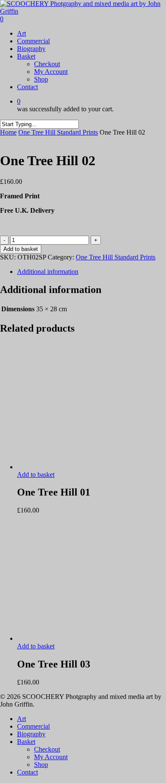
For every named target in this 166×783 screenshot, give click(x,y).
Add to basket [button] (35, 474)
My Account (51, 756)
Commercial (33, 726)
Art (21, 718)
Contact (27, 772)
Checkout (47, 749)
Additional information (47, 271)
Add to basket (20, 249)
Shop (41, 764)
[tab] (91, 272)
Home (8, 132)
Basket (26, 741)
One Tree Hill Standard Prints (58, 132)
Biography (31, 734)
